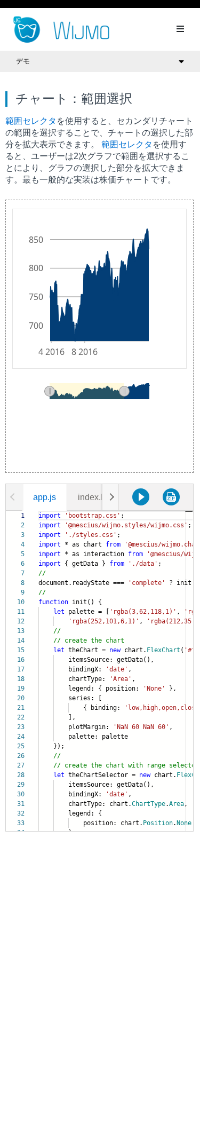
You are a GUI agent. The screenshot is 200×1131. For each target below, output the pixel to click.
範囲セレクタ (31, 120)
